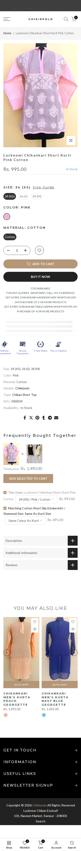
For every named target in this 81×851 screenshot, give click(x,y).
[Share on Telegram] (50, 417)
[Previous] (6, 652)
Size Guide (43, 187)
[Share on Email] (56, 417)
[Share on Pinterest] (37, 417)
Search (40, 821)
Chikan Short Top (24, 395)
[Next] (74, 652)
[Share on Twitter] (31, 417)
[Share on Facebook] (25, 417)
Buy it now (40, 277)
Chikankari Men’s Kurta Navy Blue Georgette (55, 699)
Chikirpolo (22, 388)
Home (7, 33)
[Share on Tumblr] (44, 417)
